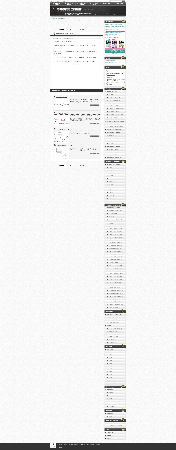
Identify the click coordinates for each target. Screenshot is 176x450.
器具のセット (111, 140)
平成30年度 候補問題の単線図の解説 (115, 245)
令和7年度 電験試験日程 (113, 322)
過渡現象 (110, 360)
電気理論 (110, 167)
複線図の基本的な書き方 (113, 262)
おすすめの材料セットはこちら (112, 35)
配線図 (110, 189)
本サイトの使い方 (110, 432)
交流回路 (110, 357)
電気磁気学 (111, 363)
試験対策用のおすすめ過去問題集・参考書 (115, 129)
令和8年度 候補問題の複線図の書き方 (116, 265)
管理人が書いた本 (110, 423)
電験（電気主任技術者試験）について (115, 314)
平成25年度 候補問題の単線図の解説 (115, 259)
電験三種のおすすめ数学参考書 (114, 336)
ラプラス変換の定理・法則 (62, 129)
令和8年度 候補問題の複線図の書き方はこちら (115, 31)
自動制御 (110, 374)
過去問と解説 (111, 198)
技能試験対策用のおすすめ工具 (113, 146)
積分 (109, 403)
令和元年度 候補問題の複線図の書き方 (116, 285)
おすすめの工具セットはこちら (112, 37)
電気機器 (110, 371)
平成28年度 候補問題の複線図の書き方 (116, 293)
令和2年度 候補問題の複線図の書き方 (116, 282)
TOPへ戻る (53, 446)
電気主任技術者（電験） (94, 4)
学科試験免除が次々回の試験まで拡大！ (116, 114)
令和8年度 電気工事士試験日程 (114, 97)
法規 (109, 380)
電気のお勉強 (110, 349)
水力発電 (110, 366)
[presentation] (78, 99)
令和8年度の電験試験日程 (111, 60)
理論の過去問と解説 (112, 342)
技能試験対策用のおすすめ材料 (113, 132)
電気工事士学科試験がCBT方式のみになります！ (116, 118)
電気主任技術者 (92, 444)
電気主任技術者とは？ (113, 317)
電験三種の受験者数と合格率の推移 (115, 328)
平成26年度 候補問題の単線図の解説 (115, 256)
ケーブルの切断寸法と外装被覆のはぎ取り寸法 (116, 220)
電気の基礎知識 (111, 352)
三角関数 (110, 398)
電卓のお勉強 (110, 413)
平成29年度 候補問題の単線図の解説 (115, 248)
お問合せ (109, 438)
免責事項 (109, 435)
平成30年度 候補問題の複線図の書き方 (116, 287)
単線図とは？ (111, 223)
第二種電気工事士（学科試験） (69, 4)
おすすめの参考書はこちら (111, 34)
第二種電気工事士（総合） (57, 4)
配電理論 (110, 170)
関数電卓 (110, 416)
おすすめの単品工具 (112, 154)
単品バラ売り (111, 143)
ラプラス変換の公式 (61, 113)
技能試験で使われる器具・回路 (114, 307)
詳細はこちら (115, 53)
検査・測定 (111, 184)
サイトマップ (61, 447)
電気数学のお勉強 (110, 389)
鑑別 (109, 178)
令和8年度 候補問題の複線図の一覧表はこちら (115, 32)
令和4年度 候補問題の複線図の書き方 (116, 276)
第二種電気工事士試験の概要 (114, 103)
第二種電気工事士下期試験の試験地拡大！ (116, 108)
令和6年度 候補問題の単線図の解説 (115, 228)
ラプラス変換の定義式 (61, 97)
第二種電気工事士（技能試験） (81, 4)
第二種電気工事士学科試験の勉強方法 (116, 123)
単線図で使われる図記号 (113, 225)
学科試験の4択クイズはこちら (112, 29)
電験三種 (109, 325)
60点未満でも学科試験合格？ (114, 111)
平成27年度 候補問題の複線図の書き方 (116, 296)
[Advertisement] (77, 24)
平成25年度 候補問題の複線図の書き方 (116, 301)
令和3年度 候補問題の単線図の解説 (115, 237)
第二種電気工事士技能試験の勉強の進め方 (116, 126)
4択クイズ (110, 201)
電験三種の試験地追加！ (113, 331)
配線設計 (110, 172)
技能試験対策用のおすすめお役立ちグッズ (115, 157)
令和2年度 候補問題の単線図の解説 (115, 240)
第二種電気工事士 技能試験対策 (113, 207)
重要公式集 (111, 192)
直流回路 (110, 354)
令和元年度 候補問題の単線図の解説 (115, 242)
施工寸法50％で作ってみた (114, 216)
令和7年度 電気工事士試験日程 (114, 100)
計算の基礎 (111, 392)
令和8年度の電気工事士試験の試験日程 (114, 24)
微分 (109, 401)
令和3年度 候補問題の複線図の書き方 (116, 279)
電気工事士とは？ (112, 94)
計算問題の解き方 (112, 195)
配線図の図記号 (110, 77)
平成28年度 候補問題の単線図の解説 (115, 251)
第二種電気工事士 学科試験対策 (113, 164)
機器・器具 (111, 175)
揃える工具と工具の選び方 (114, 149)
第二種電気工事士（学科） (74, 444)
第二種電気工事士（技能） (84, 444)
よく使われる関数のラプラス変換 (64, 145)
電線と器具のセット (112, 135)
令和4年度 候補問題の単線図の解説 (115, 234)
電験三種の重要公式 (112, 339)
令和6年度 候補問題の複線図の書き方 (116, 270)
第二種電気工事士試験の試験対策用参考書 (116, 425)
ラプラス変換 (111, 406)
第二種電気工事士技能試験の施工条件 (116, 304)
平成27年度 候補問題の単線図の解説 (115, 254)
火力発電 (110, 368)
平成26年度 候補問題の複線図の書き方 (116, 299)
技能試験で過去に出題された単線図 (115, 210)
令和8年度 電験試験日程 (113, 319)
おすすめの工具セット (113, 152)
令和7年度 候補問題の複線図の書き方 (116, 268)
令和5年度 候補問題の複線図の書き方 (116, 273)
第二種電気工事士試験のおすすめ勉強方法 (115, 121)
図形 (109, 395)
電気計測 (110, 377)
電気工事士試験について (112, 91)
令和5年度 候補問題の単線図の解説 (115, 231)
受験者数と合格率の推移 (113, 105)
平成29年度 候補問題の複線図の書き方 (116, 290)
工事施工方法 (111, 181)
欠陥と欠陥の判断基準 (113, 213)
